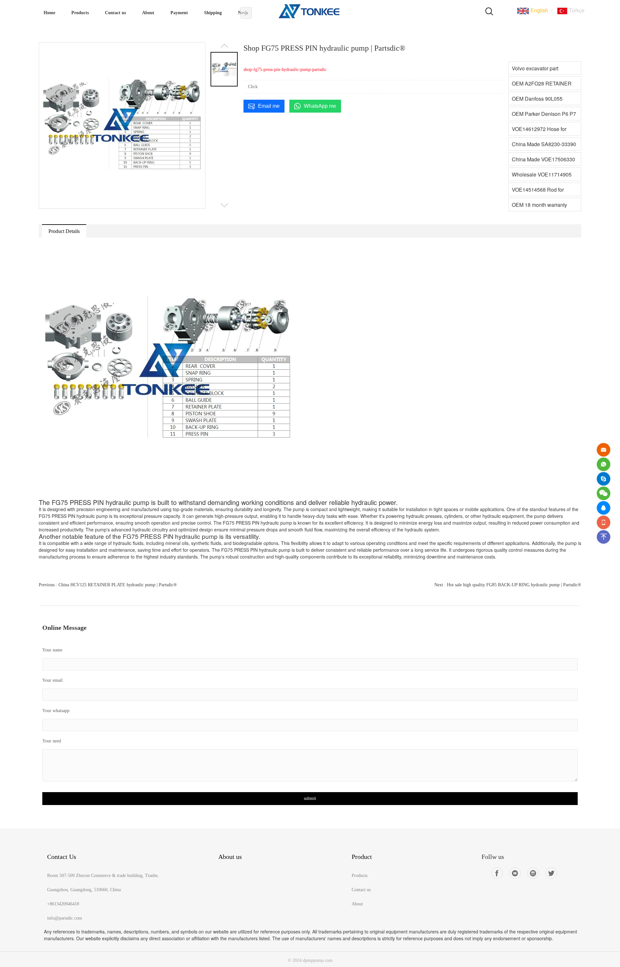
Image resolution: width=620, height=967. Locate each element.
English (538, 10)
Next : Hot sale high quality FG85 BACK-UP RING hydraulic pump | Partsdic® (507, 584)
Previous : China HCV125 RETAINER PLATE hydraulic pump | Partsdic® (108, 584)
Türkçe (576, 10)
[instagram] (533, 873)
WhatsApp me (320, 106)
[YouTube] (515, 873)
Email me (269, 106)
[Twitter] (551, 873)
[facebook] (497, 873)
